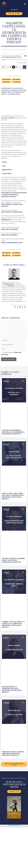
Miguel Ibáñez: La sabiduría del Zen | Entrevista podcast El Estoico (12, 689)
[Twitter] (12, 10)
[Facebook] (15, 307)
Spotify (4, 162)
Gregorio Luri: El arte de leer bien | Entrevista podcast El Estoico (13, 753)
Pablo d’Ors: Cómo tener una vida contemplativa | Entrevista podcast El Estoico (13, 496)
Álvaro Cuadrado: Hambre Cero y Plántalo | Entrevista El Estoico (13, 560)
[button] (25, 4)
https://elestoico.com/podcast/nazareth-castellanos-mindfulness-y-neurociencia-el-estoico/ (14, 194)
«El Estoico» (11, 286)
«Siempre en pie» (9, 284)
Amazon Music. (7, 173)
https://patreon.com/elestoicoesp (11, 212)
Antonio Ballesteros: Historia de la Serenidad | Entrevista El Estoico (13, 432)
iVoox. (4, 166)
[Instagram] (17, 10)
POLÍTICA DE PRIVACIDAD (14, 825)
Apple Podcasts (7, 170)
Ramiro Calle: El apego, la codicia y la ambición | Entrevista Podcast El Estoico (13, 624)
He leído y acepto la (11, 353)
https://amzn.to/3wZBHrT (9, 235)
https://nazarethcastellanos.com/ (12, 242)
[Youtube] (14, 10)
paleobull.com (5, 219)
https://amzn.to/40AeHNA (9, 229)
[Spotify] (25, 307)
